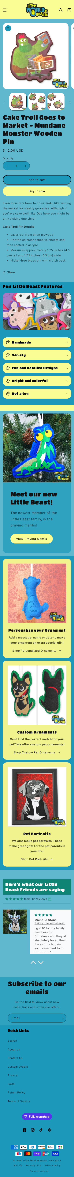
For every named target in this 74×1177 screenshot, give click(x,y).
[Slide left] (4, 102)
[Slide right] (70, 102)
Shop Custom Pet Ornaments (34, 752)
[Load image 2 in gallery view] (36, 101)
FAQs (11, 1083)
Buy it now (37, 191)
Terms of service (39, 1171)
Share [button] (11, 272)
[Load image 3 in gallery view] (56, 101)
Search (12, 1040)
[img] (14, 899)
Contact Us (15, 1058)
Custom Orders (18, 1066)
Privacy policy (53, 1165)
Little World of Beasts (35, 1160)
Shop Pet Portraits (34, 859)
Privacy (13, 1075)
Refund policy (33, 1165)
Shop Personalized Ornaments (34, 650)
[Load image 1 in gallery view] (17, 101)
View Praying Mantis (31, 539)
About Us (14, 1049)
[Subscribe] (62, 1018)
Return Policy (16, 1092)
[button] (5, 10)
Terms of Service (19, 1101)
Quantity (8, 158)
